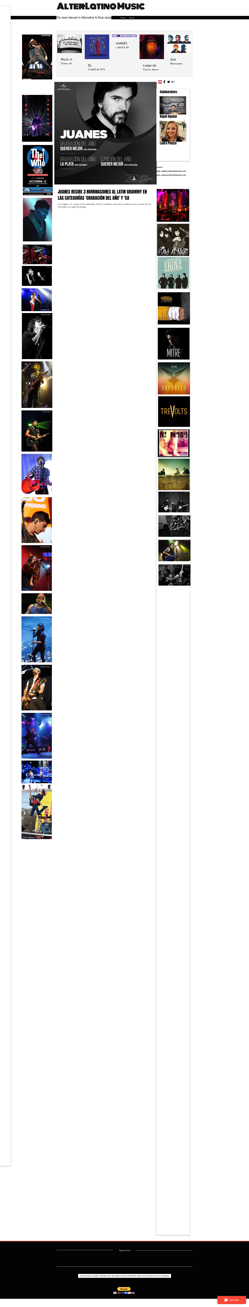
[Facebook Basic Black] (164, 81)
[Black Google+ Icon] (173, 81)
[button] (124, 1290)
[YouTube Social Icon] (160, 81)
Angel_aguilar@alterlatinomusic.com (171, 171)
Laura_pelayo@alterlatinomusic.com (171, 175)
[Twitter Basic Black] (168, 81)
